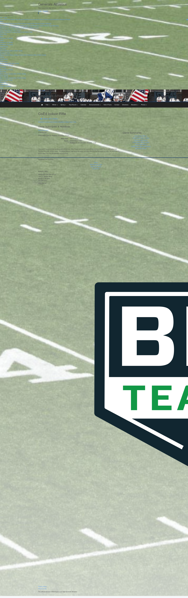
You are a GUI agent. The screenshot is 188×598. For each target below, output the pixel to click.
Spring (13, 19)
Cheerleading (4, 24)
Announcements (34, 19)
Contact (50, 19)
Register (45, 11)
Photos (68, 19)
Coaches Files (16, 32)
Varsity (11, 38)
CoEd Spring (4, 76)
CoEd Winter (4, 59)
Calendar (26, 19)
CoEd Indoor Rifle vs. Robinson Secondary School (141, 147)
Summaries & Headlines (57, 122)
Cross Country (13, 24)
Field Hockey (22, 24)
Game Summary (43, 130)
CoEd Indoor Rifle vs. (140, 136)
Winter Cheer (48, 26)
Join (1, 17)
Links (30, 32)
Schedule (41, 122)
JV (7, 38)
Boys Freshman (5, 55)
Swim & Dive (40, 26)
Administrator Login (96, 164)
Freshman (3, 38)
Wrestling (56, 26)
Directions (56, 19)
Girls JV (12, 51)
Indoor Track (29, 26)
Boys (1, 49)
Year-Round (19, 19)
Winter (9, 19)
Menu (2, 21)
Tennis (36, 28)
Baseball (2, 28)
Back (1, 36)
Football (28, 24)
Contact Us (96, 169)
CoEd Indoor (4, 61)
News (67, 122)
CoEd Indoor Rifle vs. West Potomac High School (141, 139)
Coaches (47, 122)
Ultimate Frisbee (40, 24)
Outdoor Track (19, 28)
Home (2, 19)
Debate (18, 30)
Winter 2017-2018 (49, 118)
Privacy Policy (42, 586)
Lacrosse (12, 28)
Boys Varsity (19, 55)
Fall (5, 19)
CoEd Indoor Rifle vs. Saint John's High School (141, 143)
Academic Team (5, 26)
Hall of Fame (44, 19)
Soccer (27, 28)
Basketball (13, 26)
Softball (31, 28)
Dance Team (12, 30)
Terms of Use (42, 589)
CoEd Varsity (4, 47)
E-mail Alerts (25, 32)
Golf (33, 24)
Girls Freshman (5, 51)
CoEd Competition (5, 86)
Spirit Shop (3, 34)
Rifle (34, 26)
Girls (4, 49)
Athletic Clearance (5, 32)
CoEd (1, 40)
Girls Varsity (19, 51)
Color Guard (4, 30)
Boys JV (12, 55)
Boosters (62, 19)
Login (40, 11)
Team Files (72, 122)
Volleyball (48, 24)
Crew (7, 28)
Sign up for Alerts (96, 167)
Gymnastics (20, 26)
